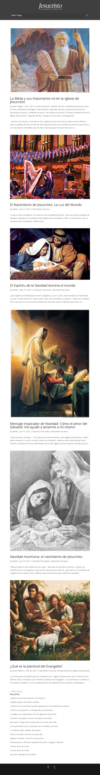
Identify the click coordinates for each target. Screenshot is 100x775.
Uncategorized (68, 115)
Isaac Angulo (17, 106)
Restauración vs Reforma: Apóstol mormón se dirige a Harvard (36, 742)
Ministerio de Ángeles (27, 109)
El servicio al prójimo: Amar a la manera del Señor (31, 718)
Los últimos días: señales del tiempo (25, 730)
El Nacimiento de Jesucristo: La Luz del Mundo (46, 204)
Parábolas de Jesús (36, 112)
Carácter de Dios (58, 106)
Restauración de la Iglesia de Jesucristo (73, 670)
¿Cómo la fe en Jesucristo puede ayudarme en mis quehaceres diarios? (40, 706)
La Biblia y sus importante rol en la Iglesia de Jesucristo (44, 100)
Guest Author (18, 670)
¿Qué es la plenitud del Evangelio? (36, 666)
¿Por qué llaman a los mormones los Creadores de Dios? (34, 726)
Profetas (69, 112)
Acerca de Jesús (42, 106)
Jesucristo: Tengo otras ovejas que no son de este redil (33, 722)
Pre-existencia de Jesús (55, 112)
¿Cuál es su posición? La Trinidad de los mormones (31, 710)
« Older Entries (16, 691)
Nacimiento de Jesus (18, 112)
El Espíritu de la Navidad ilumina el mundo (42, 285)
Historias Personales (41, 431)
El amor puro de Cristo (19, 746)
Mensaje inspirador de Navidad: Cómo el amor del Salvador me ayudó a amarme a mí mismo (48, 425)
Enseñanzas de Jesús (74, 106)
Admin (15, 209)
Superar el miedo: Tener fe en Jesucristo (27, 738)
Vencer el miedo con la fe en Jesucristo (26, 734)
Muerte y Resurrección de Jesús (71, 109)
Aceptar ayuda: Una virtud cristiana (24, 702)
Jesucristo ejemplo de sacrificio (23, 754)
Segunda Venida (34, 115)
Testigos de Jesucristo (51, 115)
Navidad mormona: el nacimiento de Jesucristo (46, 556)
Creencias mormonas (42, 290)
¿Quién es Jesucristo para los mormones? (27, 698)
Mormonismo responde (47, 109)
